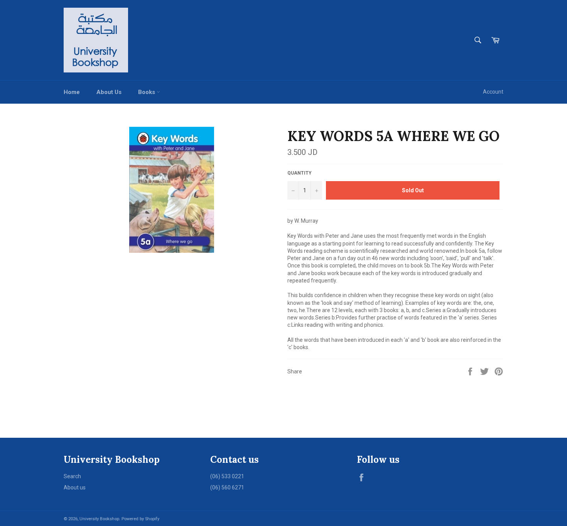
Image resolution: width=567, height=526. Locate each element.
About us (75, 487)
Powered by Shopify (140, 518)
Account (493, 92)
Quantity (299, 173)
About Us (109, 92)
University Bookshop (99, 518)
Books (147, 92)
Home (72, 92)
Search (72, 476)
